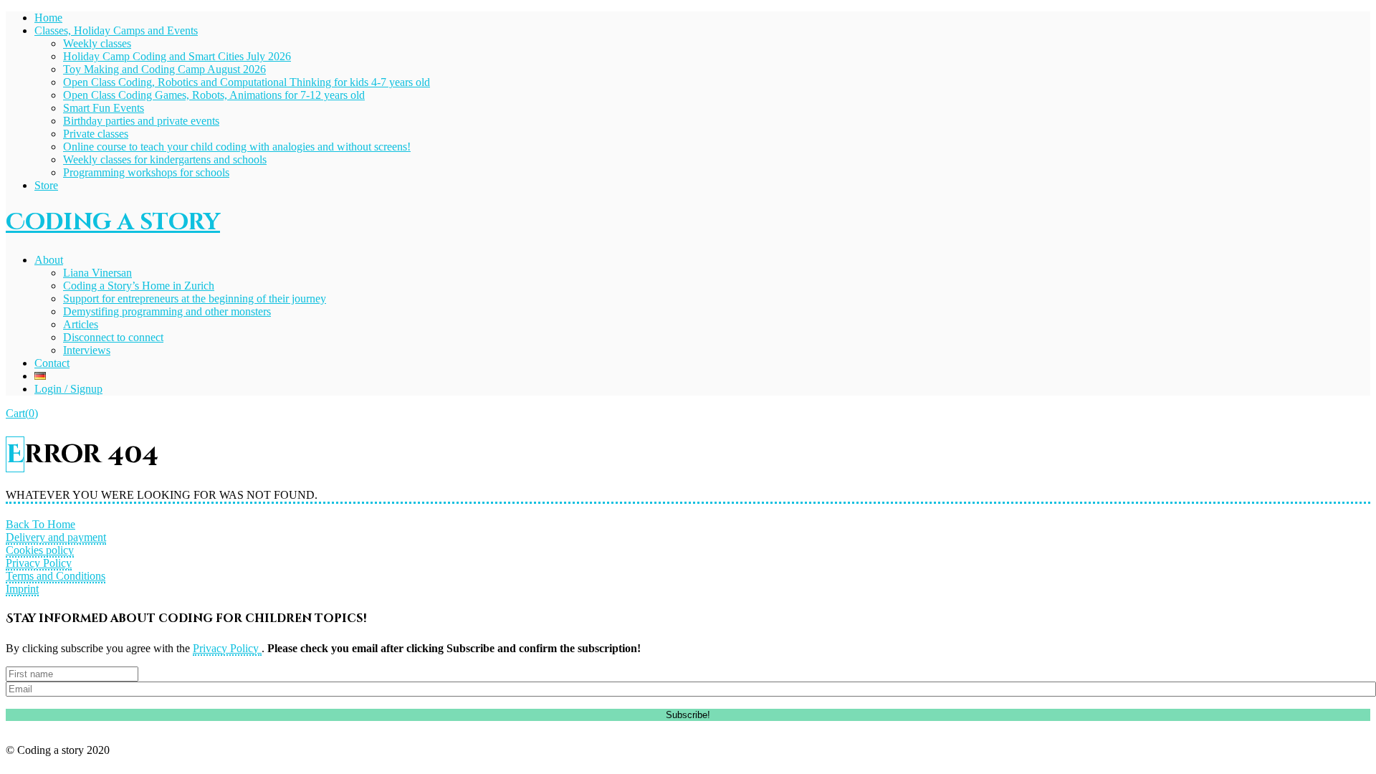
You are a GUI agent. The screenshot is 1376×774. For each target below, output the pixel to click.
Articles (80, 324)
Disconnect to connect (113, 337)
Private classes (95, 134)
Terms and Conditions (55, 576)
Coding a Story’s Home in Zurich (138, 286)
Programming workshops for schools (146, 172)
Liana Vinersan (97, 273)
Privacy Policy (39, 563)
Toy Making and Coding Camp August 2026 (164, 69)
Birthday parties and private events (141, 121)
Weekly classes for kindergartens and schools (165, 159)
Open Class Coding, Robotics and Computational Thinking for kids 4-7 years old (246, 82)
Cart (22, 413)
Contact (52, 363)
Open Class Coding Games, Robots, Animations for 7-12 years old (214, 95)
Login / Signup (68, 389)
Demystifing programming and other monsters (167, 311)
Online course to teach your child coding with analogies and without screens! (237, 146)
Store (46, 185)
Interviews (86, 350)
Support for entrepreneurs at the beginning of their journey (194, 298)
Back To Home (40, 524)
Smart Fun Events (103, 108)
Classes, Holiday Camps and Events (116, 30)
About (48, 260)
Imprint (22, 589)
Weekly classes (97, 43)
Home (48, 17)
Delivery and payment (56, 537)
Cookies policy (40, 550)
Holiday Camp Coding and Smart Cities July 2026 (177, 56)
